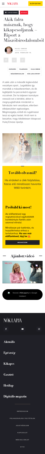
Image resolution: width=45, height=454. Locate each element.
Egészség (9, 352)
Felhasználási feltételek (22, 418)
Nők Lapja (12, 3)
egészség (12, 69)
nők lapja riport (33, 74)
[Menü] (3, 3)
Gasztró (9, 374)
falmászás (23, 69)
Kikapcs (9, 363)
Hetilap (8, 385)
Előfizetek (35, 3)
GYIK (22, 447)
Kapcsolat (22, 432)
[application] (22, 272)
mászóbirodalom (17, 74)
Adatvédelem (22, 425)
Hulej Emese (21, 48)
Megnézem (22, 242)
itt (29, 236)
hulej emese (35, 69)
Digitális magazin (15, 396)
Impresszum (22, 411)
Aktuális (24, 12)
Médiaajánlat (22, 440)
